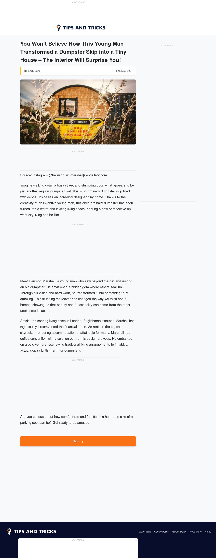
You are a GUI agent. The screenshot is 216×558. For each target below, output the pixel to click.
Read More (196, 531)
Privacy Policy (179, 531)
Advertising (145, 531)
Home (208, 531)
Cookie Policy (161, 531)
